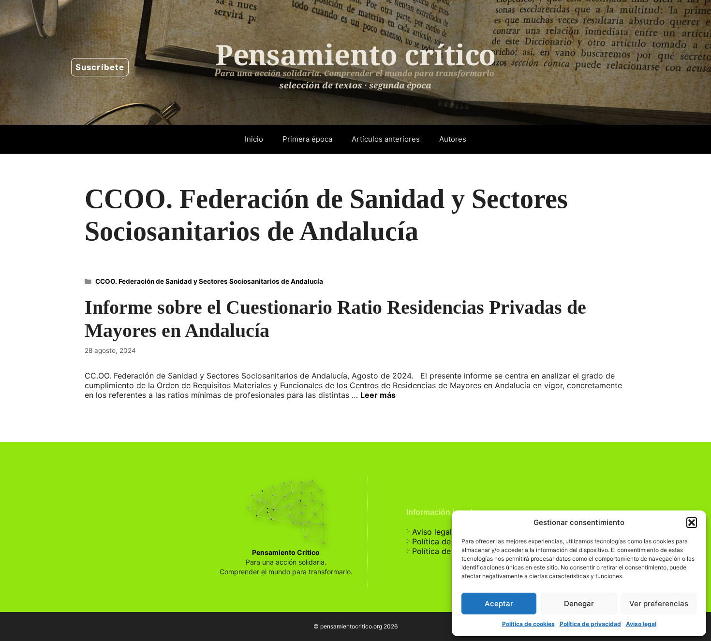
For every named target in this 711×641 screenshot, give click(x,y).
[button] (691, 522)
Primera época (307, 139)
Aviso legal (641, 623)
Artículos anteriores (386, 139)
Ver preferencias (658, 603)
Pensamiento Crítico (286, 552)
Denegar (579, 603)
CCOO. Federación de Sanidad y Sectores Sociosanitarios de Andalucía (209, 281)
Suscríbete (99, 67)
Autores (452, 139)
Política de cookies (528, 623)
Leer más (378, 395)
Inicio (254, 139)
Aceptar (499, 603)
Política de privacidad (590, 623)
